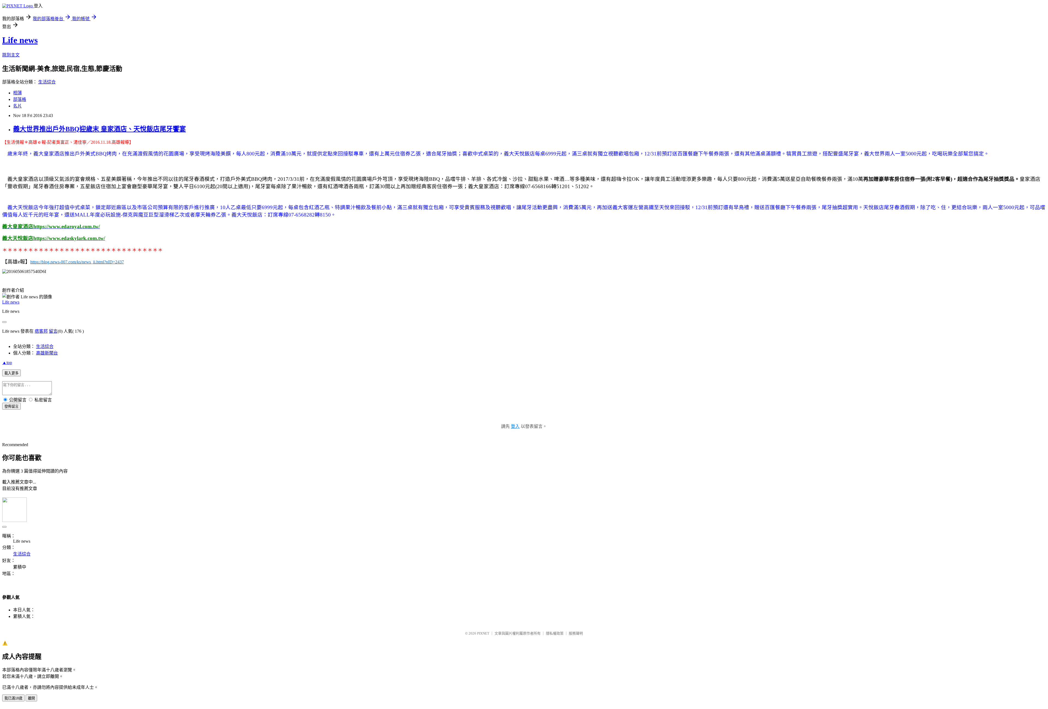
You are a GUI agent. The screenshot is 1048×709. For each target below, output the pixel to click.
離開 (31, 698)
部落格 (19, 99)
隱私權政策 (555, 633)
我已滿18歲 (13, 698)
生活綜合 (47, 82)
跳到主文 (11, 55)
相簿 (17, 93)
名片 (17, 106)
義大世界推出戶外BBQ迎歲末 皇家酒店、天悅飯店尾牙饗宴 (99, 129)
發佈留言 (11, 406)
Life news (20, 40)
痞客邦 (41, 331)
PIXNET (483, 633)
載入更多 (11, 373)
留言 (53, 331)
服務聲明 (576, 633)
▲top (7, 362)
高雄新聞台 (47, 353)
